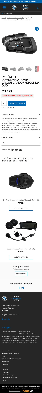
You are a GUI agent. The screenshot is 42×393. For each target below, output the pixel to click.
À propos (6, 327)
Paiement (5, 369)
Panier (4, 367)
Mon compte (6, 372)
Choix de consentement (33, 388)
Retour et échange (8, 375)
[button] (4, 7)
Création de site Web (14, 391)
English (4, 380)
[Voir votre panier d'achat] (38, 7)
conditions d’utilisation (21, 388)
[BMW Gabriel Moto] (21, 7)
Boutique (5, 364)
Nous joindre (21, 274)
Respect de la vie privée (9, 377)
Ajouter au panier (17, 103)
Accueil (4, 18)
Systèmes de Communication (15, 18)
